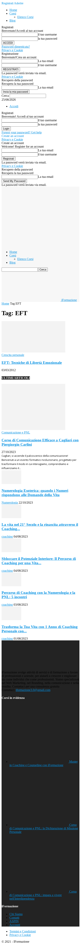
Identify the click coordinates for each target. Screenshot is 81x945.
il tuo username (47, 34)
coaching (7, 536)
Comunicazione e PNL (16, 432)
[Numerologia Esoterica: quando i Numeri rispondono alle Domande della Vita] (11, 483)
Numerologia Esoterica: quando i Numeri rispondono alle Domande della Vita (35, 492)
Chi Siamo (16, 914)
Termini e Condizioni (22, 931)
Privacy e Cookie (12, 50)
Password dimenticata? (16, 46)
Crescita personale (13, 355)
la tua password (47, 38)
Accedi (13, 106)
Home (13, 10)
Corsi (12, 13)
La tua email (45, 61)
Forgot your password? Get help (22, 132)
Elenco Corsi (25, 17)
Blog (12, 20)
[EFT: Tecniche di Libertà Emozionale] (33, 351)
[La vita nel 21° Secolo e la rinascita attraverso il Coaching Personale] (11, 517)
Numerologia (10, 502)
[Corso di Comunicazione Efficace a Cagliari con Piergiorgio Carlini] (33, 429)
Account (14, 924)
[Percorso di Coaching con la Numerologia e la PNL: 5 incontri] (11, 585)
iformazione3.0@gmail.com (33, 690)
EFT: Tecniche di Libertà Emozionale (32, 363)
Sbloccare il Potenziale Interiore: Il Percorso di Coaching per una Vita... (39, 561)
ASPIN (14, 921)
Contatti (14, 917)
